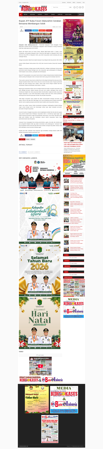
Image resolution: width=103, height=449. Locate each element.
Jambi (75, 118)
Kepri (78, 118)
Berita (21, 26)
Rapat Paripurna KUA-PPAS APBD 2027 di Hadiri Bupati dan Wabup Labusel (76, 235)
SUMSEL (53, 14)
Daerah (68, 118)
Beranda (64, 2)
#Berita (27, 139)
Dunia (72, 118)
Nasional (70, 120)
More (80, 14)
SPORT (46, 14)
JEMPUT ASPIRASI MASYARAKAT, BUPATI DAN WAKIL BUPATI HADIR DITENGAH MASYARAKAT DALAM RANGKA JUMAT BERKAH (73, 220)
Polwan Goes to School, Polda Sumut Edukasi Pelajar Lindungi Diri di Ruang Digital (76, 242)
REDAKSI (69, 2)
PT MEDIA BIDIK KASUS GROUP (77, 446)
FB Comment (23, 152)
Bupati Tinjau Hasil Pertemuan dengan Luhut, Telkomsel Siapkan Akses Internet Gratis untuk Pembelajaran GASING (73, 144)
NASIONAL (32, 14)
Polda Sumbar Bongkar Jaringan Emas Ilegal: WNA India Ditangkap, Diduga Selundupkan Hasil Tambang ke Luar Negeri (73, 212)
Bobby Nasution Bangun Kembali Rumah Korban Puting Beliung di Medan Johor (76, 249)
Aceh (64, 118)
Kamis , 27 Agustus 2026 (23, 2)
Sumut (65, 122)
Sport (76, 120)
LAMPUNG (60, 14)
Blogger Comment (34, 152)
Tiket (83, 2)
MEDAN (25, 14)
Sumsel (82, 120)
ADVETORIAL (68, 14)
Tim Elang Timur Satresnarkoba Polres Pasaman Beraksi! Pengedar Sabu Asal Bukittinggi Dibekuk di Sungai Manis (73, 196)
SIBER (74, 2)
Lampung (82, 118)
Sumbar (79, 120)
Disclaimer (79, 2)
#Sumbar (33, 139)
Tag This (22, 139)
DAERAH (40, 14)
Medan (65, 120)
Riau (73, 120)
